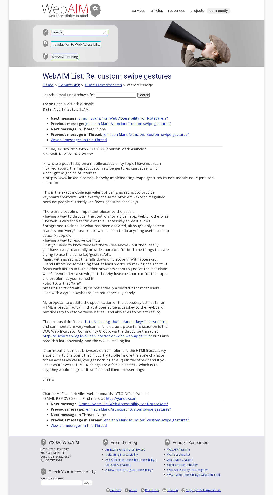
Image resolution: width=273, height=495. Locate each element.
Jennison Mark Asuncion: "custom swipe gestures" (128, 123)
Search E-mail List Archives (66, 94)
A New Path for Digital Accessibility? (129, 470)
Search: (57, 32)
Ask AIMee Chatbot (180, 460)
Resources (176, 10)
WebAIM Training (64, 57)
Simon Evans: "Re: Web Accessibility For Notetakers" (123, 118)
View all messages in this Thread (79, 139)
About (133, 490)
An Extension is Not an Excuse (125, 449)
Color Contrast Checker (182, 465)
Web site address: (52, 478)
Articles (157, 10)
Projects (197, 10)
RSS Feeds (152, 490)
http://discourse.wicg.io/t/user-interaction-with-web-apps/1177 (97, 336)
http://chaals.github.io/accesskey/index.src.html (126, 321)
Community (218, 10)
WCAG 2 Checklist (178, 454)
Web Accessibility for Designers (187, 470)
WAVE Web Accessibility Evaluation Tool (193, 475)
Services (139, 10)
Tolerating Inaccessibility (121, 454)
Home (48, 85)
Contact (115, 490)
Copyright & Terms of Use (203, 490)
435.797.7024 (53, 460)
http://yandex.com (121, 398)
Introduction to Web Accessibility (75, 44)
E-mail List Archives (103, 85)
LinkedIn (172, 490)
